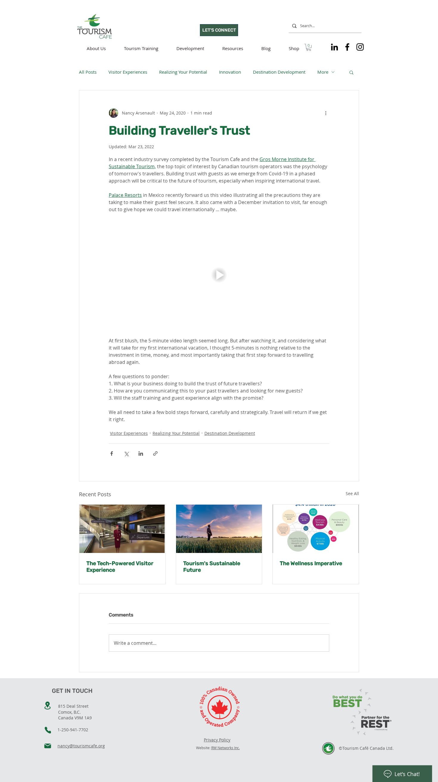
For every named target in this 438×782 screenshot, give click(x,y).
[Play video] (219, 275)
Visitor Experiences (127, 72)
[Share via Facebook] (111, 453)
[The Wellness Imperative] (316, 529)
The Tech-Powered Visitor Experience (119, 566)
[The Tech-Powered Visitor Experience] (122, 529)
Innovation (230, 72)
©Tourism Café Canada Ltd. (366, 748)
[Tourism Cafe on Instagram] (360, 47)
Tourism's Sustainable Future (211, 566)
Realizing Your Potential (183, 72)
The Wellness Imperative (311, 563)
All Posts (88, 72)
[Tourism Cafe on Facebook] (347, 47)
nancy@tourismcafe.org (81, 746)
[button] (309, 47)
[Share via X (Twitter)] (126, 453)
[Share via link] (155, 453)
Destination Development (279, 72)
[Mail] (48, 746)
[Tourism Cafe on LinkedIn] (334, 47)
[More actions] (325, 113)
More (322, 72)
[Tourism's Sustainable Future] (219, 529)
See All (352, 493)
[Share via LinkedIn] (141, 453)
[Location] (47, 705)
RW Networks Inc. (225, 747)
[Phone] (48, 730)
